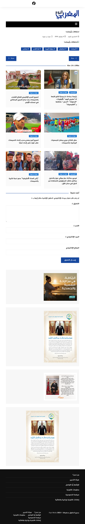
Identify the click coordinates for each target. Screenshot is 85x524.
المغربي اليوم (72, 36)
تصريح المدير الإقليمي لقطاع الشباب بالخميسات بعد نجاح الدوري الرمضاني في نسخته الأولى (24, 100)
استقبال (62, 49)
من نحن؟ (76, 475)
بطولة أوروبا (49, 49)
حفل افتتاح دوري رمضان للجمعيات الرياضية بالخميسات (64, 141)
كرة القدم (36, 49)
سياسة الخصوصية (72, 495)
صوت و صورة (46, 37)
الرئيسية (73, 92)
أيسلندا (73, 49)
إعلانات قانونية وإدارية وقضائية (67, 500)
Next (12, 58)
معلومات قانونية (73, 490)
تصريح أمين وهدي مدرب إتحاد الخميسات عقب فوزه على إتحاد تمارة (23, 141)
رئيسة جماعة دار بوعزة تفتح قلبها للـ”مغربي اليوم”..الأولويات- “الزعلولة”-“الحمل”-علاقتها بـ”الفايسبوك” (64, 100)
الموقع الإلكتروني (72, 247)
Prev (72, 58)
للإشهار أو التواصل (72, 485)
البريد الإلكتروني (72, 236)
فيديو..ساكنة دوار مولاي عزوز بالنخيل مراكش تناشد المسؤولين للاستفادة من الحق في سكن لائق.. (62, 181)
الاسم (76, 225)
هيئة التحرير (74, 480)
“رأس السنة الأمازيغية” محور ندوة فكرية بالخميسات (24, 180)
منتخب (25, 49)
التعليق (75, 203)
